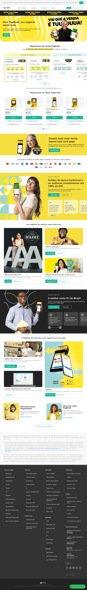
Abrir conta (54, 195)
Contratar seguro (10, 366)
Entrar (69, 8)
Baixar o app (50, 395)
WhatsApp (69, 532)
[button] (11, 13)
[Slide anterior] (42, 83)
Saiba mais (15, 79)
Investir (8, 281)
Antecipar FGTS (51, 281)
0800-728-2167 (70, 555)
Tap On (57, 61)
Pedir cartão (50, 253)
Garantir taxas (54, 150)
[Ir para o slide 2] (46, 83)
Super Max (10, 62)
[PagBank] (7, 8)
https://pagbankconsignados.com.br (12, 450)
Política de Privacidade (44, 2)
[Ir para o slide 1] (45, 83)
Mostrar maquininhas (26, 417)
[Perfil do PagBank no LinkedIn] (77, 568)
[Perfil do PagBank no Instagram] (70, 568)
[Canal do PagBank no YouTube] (73, 568)
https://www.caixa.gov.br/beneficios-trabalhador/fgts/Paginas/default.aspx (45, 448)
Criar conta (75, 8)
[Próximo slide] (48, 83)
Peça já (6, 35)
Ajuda (68, 563)
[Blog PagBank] (80, 568)
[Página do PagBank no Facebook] (67, 568)
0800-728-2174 (70, 543)
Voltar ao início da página (45, 426)
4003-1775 (69, 538)
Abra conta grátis (67, 417)
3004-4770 (69, 548)
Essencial (34, 61)
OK (81, 2)
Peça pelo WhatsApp (78, 586)
